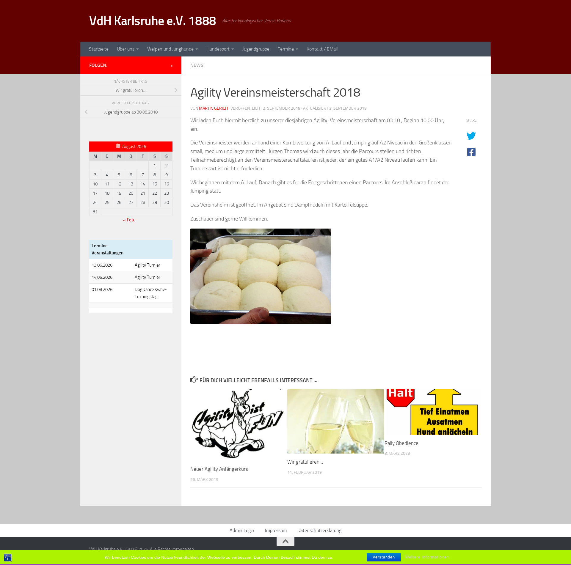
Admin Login (242, 530)
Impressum (276, 530)
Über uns (125, 49)
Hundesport (218, 49)
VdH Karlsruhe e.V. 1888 (152, 20)
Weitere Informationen (427, 557)
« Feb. (129, 220)
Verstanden (384, 557)
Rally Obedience (401, 443)
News (196, 65)
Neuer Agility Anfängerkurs (219, 469)
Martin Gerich (213, 108)
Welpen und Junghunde (170, 49)
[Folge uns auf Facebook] (171, 66)
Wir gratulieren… (305, 462)
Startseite (99, 49)
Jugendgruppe (255, 49)
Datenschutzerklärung (319, 530)
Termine (286, 49)
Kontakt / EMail (322, 49)
